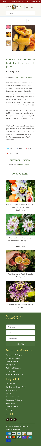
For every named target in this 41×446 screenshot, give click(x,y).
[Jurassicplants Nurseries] (13, 8)
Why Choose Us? (12, 390)
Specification (20, 77)
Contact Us (10, 393)
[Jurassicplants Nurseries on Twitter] (7, 419)
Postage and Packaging (14, 355)
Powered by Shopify (13, 430)
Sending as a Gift (12, 371)
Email (18, 153)
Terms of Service (12, 361)
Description (10, 77)
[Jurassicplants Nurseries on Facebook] (11, 419)
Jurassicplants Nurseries (20, 426)
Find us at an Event (12, 397)
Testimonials (10, 384)
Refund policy (10, 410)
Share (20, 148)
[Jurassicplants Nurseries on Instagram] (15, 419)
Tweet (11, 148)
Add (10, 153)
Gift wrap (29, 77)
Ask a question (11, 403)
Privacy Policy (10, 365)
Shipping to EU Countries (14, 374)
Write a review (24, 164)
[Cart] (32, 7)
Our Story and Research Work (16, 387)
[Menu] (27, 7)
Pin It (29, 148)
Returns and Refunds (13, 358)
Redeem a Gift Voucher (14, 368)
